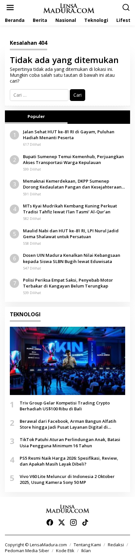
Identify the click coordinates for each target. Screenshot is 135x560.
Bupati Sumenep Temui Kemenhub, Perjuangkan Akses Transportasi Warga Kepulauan (73, 159)
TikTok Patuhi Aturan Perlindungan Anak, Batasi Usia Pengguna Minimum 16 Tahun (70, 442)
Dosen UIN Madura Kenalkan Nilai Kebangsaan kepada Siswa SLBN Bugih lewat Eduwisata (71, 258)
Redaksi (116, 545)
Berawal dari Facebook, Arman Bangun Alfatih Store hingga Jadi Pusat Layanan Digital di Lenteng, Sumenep (68, 424)
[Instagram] (73, 522)
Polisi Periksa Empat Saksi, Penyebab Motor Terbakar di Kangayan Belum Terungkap (68, 283)
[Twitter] (61, 522)
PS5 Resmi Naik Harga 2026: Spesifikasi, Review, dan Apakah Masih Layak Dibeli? (69, 461)
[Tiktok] (85, 522)
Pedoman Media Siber (27, 550)
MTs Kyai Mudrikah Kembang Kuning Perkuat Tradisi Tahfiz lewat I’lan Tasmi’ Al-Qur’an (70, 209)
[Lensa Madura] (69, 8)
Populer (36, 116)
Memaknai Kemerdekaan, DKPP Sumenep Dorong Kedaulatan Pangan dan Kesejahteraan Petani (72, 184)
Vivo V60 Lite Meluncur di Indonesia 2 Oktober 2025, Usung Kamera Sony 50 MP (67, 479)
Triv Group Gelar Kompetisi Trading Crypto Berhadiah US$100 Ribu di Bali (65, 406)
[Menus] (10, 7)
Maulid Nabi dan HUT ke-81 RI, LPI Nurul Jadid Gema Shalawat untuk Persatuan (71, 233)
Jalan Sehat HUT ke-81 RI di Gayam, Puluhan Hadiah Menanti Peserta (68, 134)
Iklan (86, 550)
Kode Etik (65, 550)
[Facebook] (50, 522)
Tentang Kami (87, 545)
